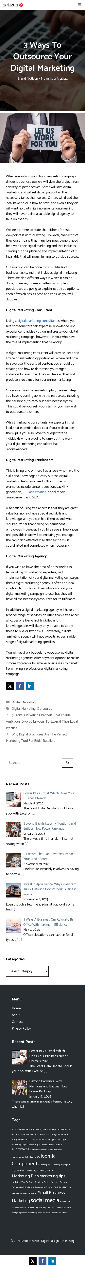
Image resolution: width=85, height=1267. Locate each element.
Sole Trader (65, 1201)
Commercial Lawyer (28, 1139)
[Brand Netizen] (13, 5)
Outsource (44, 709)
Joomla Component (34, 1160)
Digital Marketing (24, 702)
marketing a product (46, 1170)
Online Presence (51, 1182)
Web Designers (35, 1212)
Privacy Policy (21, 1028)
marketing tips (52, 1176)
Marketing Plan (25, 1176)
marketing (31, 1170)
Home (16, 1008)
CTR (59, 1139)
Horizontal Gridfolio (20, 1157)
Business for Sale (20, 1134)
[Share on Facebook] (20, 686)
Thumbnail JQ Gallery (36, 1208)
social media (45, 1200)
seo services (21, 1193)
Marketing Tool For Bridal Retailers (27, 1182)
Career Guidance (35, 1134)
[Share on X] (10, 686)
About (16, 1015)
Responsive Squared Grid (46, 1187)
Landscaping (44, 1165)
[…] (33, 813)
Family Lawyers (57, 1149)
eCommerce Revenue (39, 1149)
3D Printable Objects (21, 1129)
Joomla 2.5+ (35, 1157)
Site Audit (32, 1193)
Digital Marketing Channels (34, 1145)
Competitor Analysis (47, 1139)
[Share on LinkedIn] (30, 686)
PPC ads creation (34, 492)
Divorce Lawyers (55, 1145)
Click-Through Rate (53, 1134)
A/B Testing (36, 1129)
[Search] (67, 763)
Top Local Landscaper (56, 1208)
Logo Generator (19, 1170)
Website (46, 1212)
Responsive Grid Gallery (23, 1187)
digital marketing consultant (37, 321)
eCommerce (20, 1149)
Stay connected (19, 1208)
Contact (17, 1022)
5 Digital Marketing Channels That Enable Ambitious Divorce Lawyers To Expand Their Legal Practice (42, 721)
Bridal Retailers (65, 1129)
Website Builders (59, 1212)
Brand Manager (50, 1129)
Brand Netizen (30, 1240)
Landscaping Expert (60, 1165)
